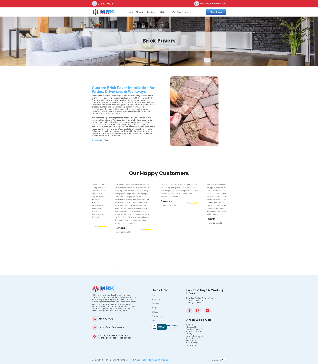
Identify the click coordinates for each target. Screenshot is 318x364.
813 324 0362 (105, 3)
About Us (140, 12)
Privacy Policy (141, 360)
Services (151, 12)
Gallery (163, 12)
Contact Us (157, 316)
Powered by (214, 360)
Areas (188, 12)
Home (130, 12)
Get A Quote (216, 12)
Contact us (97, 140)
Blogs (179, 12)
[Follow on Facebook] (189, 310)
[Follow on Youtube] (207, 310)
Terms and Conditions (159, 360)
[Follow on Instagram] (198, 310)
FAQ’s (172, 12)
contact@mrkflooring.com (213, 3)
